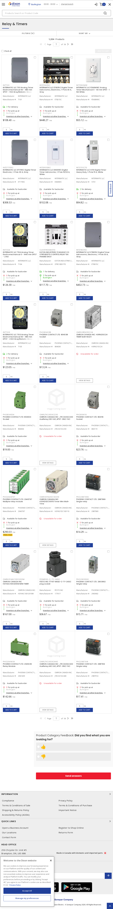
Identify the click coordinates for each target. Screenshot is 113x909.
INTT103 (6, 332)
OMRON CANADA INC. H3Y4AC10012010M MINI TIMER (16, 582)
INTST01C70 (81, 167)
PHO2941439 (9, 661)
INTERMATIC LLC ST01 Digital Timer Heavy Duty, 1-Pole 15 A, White (91, 171)
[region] (27, 881)
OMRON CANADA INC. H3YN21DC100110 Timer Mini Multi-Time (54, 501)
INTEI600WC (45, 167)
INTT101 (6, 85)
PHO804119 (81, 414)
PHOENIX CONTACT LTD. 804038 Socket (54, 335)
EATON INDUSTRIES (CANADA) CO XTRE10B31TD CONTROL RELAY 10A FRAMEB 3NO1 (54, 254)
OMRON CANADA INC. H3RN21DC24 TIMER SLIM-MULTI (92, 335)
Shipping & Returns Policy (15, 810)
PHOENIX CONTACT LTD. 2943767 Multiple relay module (17, 500)
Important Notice (67, 810)
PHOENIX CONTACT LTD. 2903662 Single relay (91, 582)
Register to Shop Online (71, 828)
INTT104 (6, 250)
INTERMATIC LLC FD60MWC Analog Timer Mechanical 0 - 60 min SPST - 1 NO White (93, 89)
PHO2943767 (9, 497)
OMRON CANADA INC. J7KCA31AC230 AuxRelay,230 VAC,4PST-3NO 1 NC (56, 418)
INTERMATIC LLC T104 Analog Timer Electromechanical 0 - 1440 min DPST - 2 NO (20, 254)
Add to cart (11, 133)
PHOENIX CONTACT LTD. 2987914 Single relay (90, 665)
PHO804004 (8, 414)
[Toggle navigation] (3, 4)
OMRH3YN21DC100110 (49, 497)
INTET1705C (8, 167)
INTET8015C (81, 250)
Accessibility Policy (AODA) (15, 815)
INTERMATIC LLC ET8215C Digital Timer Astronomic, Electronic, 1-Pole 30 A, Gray (56, 89)
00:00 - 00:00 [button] (49, 4)
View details (84, 380)
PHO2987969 (82, 497)
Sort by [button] (83, 33)
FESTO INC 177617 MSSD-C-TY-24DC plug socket (55, 582)
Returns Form (66, 832)
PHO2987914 (82, 661)
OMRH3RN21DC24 (84, 332)
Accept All (27, 891)
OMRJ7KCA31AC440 (49, 661)
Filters (27, 33)
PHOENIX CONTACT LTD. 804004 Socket (17, 418)
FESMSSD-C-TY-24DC (50, 579)
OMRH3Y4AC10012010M (14, 579)
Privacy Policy (66, 800)
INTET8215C (45, 85)
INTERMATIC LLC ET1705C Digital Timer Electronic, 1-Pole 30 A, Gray (19, 171)
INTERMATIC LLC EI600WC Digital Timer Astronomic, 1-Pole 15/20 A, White (55, 172)
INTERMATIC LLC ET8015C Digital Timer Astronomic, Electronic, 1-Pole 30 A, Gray (93, 254)
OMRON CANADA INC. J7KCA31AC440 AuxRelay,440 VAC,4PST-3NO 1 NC (56, 665)
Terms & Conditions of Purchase (75, 805)
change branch (67, 4)
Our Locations (9, 832)
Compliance (8, 800)
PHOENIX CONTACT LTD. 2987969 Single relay (91, 500)
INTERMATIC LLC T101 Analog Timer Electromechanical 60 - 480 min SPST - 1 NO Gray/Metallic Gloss (18, 89)
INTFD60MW (81, 85)
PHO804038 (45, 332)
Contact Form (9, 837)
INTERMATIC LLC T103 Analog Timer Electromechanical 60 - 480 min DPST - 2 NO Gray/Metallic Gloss (18, 336)
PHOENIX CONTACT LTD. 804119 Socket (89, 418)
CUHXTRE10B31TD (47, 250)
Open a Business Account (15, 828)
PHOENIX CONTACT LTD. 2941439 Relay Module (17, 665)
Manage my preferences (27, 898)
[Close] (51, 860)
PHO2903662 (82, 579)
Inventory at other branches (18, 116)
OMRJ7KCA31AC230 (49, 414)
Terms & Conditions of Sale (16, 805)
